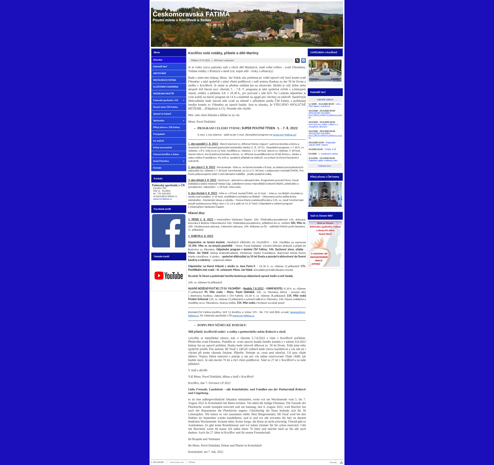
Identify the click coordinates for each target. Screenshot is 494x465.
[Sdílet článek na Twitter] (297, 60)
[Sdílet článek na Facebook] (303, 60)
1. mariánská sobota (328, 154)
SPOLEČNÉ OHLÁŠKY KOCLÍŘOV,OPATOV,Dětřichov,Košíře (325, 115)
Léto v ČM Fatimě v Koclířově (325, 105)
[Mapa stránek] (341, 462)
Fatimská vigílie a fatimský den (323, 160)
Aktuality (333, 462)
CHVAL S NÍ (330, 149)
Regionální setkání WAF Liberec (322, 143)
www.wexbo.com (177, 462)
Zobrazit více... (325, 166)
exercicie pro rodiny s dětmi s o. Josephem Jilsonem (323, 125)
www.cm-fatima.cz (162, 199)
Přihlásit (192, 462)
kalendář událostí (325, 99)
